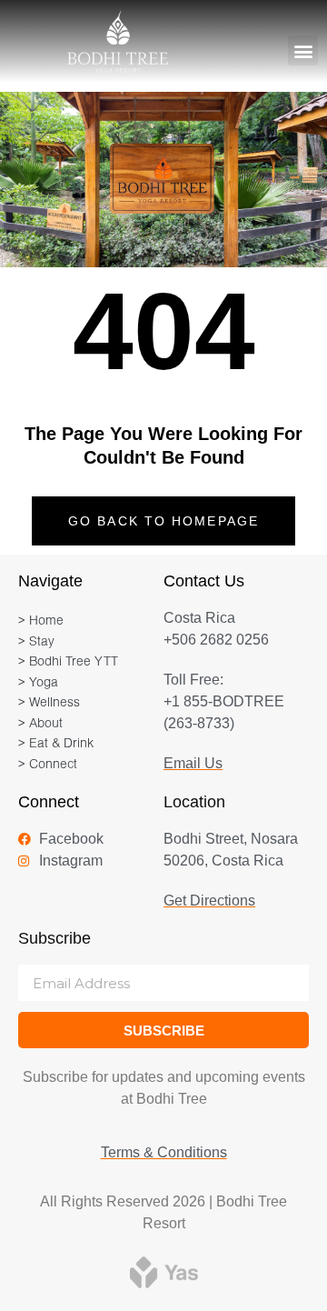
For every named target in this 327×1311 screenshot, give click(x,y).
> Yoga (38, 683)
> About (40, 724)
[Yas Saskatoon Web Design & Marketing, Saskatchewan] (164, 1271)
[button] (303, 50)
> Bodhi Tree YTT (68, 662)
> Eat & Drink (56, 744)
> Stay (36, 642)
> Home (41, 621)
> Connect (47, 765)
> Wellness (49, 703)
